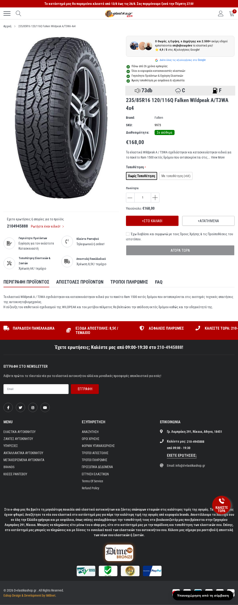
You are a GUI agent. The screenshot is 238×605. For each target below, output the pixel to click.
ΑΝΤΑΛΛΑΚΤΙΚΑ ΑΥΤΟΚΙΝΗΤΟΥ (23, 453)
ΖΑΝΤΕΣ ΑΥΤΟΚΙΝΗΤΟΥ (18, 439)
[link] (8, 407)
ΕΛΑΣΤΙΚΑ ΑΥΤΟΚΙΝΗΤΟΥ (19, 432)
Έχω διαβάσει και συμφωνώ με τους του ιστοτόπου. (179, 236)
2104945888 (17, 226)
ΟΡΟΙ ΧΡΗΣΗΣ (90, 439)
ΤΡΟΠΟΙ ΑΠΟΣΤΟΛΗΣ (95, 453)
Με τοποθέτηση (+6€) (176, 176)
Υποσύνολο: (134, 208)
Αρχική (7, 26)
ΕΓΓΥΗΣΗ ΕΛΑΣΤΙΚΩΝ (95, 474)
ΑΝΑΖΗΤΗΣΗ (90, 432)
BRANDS (8, 467)
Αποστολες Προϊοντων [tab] (79, 282)
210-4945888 (169, 347)
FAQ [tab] (158, 282)
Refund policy (90, 488)
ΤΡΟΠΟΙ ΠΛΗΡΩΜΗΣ (94, 460)
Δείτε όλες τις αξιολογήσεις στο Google (182, 60)
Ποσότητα (132, 188)
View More (218, 157)
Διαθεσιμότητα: (137, 132)
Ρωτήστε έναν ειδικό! (46, 226)
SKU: (129, 125)
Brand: (130, 117)
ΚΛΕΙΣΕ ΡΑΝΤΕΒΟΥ (15, 474)
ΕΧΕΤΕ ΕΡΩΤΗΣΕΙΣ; (182, 455)
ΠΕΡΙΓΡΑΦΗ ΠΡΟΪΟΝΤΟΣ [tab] (26, 282)
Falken (159, 117)
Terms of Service (92, 481)
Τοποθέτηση (136, 167)
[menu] (6, 13)
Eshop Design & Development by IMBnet (29, 595)
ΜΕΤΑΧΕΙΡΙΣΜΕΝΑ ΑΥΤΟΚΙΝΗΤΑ (23, 460)
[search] (18, 13)
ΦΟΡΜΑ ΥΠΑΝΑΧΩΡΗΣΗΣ (98, 446)
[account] (221, 13)
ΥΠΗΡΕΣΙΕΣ (10, 446)
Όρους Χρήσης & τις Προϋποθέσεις (203, 234)
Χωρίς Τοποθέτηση (141, 176)
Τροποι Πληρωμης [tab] (129, 282)
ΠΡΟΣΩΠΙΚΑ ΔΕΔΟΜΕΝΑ (97, 467)
